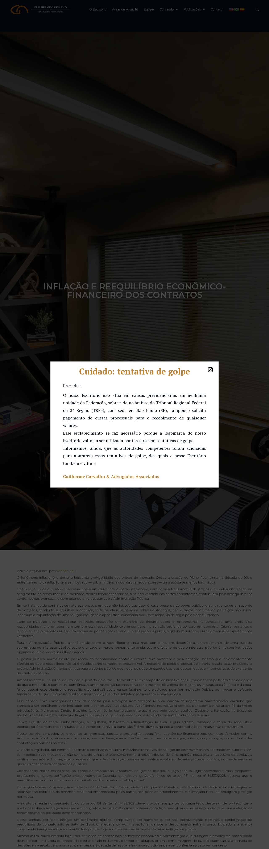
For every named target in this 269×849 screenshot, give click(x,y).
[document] (134, 424)
